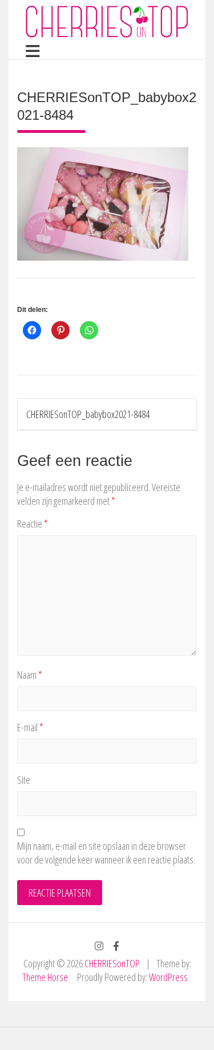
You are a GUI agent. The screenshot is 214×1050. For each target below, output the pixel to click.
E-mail (30, 727)
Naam (29, 675)
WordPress (168, 977)
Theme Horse (45, 977)
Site (23, 780)
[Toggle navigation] (28, 51)
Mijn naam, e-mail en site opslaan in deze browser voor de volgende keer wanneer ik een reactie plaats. (106, 852)
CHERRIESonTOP (112, 963)
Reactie (32, 523)
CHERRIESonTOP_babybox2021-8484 (88, 414)
